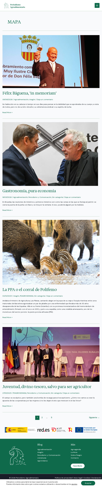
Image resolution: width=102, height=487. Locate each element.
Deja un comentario (45, 99)
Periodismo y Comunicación (39, 197)
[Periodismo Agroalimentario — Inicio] (14, 5)
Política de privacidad (63, 478)
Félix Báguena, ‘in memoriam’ (29, 93)
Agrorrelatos (42, 461)
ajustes (74, 484)
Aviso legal (78, 478)
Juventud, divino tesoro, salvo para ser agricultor (46, 386)
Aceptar (88, 483)
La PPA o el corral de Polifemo (29, 289)
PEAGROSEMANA (26, 296)
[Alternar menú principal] (97, 5)
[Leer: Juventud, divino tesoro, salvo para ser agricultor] (51, 354)
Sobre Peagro (76, 455)
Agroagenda (76, 449)
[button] (78, 466)
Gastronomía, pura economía (29, 190)
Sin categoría (57, 197)
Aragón (32, 99)
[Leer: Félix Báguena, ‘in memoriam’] (51, 61)
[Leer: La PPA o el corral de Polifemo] (51, 252)
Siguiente (94, 417)
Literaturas (41, 458)
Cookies (87, 478)
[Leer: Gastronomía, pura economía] (50, 154)
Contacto (75, 458)
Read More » (7, 112)
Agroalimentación (21, 99)
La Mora (74, 452)
